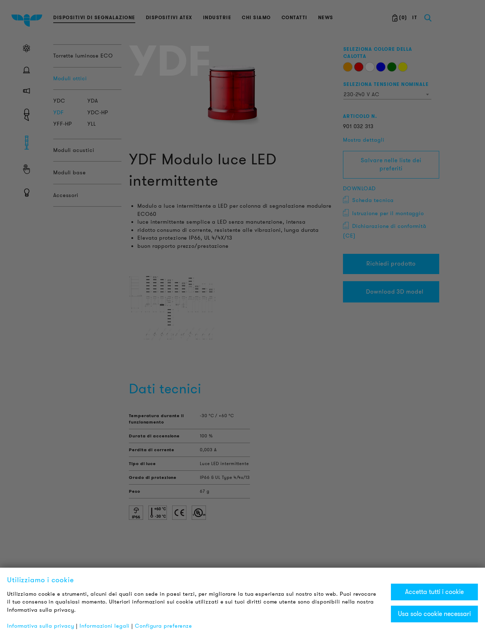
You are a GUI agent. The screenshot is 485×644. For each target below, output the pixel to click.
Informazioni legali (105, 626)
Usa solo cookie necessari (434, 613)
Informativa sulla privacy (41, 626)
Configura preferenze (163, 626)
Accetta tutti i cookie (434, 591)
